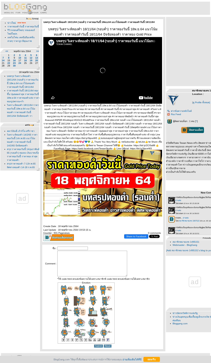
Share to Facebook (136, 236)
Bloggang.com (180, 323)
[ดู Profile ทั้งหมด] (201, 102)
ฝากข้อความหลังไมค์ (181, 111)
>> (37, 51)
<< (6, 51)
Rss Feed (176, 114)
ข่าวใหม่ (11, 23)
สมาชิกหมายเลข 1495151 (186, 242)
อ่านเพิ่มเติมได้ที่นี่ (131, 359)
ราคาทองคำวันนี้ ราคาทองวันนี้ (23, 26)
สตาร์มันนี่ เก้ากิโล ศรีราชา (21, 131)
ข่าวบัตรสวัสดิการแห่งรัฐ (185, 313)
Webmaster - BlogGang (185, 245)
